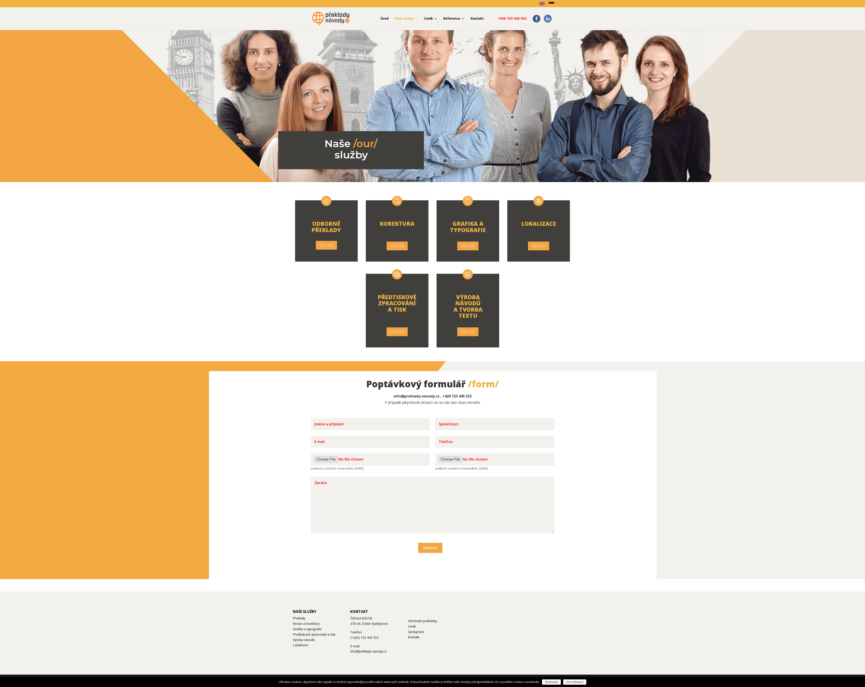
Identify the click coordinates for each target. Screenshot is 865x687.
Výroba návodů (304, 640)
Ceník (412, 626)
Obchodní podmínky (422, 621)
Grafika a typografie (307, 629)
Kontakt (413, 637)
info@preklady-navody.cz (416, 396)
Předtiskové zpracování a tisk (314, 634)
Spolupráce (416, 632)
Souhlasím (551, 682)
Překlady (299, 618)
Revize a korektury (306, 623)
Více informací (574, 682)
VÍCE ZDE (326, 245)
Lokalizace (300, 645)
